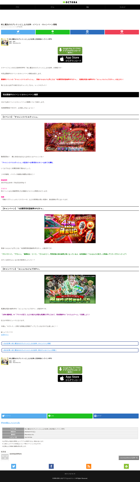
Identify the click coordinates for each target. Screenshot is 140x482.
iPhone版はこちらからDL (10, 423)
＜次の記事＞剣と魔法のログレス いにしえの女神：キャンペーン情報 (27, 343)
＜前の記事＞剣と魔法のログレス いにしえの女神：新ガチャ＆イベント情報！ (30, 350)
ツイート (18, 33)
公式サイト (5, 334)
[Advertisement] (70, 16)
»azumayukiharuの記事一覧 (129, 458)
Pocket (122, 33)
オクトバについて (70, 474)
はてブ (87, 33)
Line (53, 33)
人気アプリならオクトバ (67, 478)
